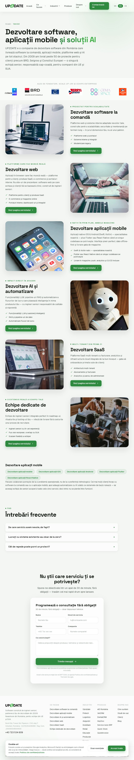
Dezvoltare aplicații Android (80, 471)
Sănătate (86, 709)
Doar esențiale (97, 748)
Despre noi (79, 5)
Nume (38, 615)
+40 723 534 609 (14, 732)
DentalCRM (102, 717)
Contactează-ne (98, 6)
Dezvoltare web (56, 721)
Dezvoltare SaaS (57, 725)
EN (115, 6)
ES (126, 6)
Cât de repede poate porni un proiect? (29, 546)
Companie (72, 626)
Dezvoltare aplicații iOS (50, 471)
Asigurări (86, 721)
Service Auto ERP (104, 725)
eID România (102, 709)
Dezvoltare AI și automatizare (62, 717)
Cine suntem (123, 709)
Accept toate (117, 748)
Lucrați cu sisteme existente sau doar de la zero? (34, 537)
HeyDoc (100, 721)
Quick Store (102, 729)
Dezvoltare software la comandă (63, 709)
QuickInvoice (102, 733)
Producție (87, 737)
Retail (85, 729)
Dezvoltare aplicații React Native (23, 478)
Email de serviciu (75, 615)
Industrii (54, 6)
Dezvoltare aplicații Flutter (111, 471)
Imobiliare (87, 725)
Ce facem (39, 5)
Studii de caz (123, 713)
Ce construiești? (43, 638)
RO (120, 6)
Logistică (86, 717)
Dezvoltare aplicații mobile (20, 471)
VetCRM (100, 713)
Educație (86, 733)
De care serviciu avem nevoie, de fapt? (29, 527)
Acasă (29, 6)
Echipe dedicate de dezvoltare (62, 729)
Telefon (39, 626)
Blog (119, 721)
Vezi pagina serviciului (84, 150)
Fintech (86, 713)
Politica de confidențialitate (32, 752)
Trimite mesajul (65, 661)
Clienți (120, 717)
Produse (68, 6)
